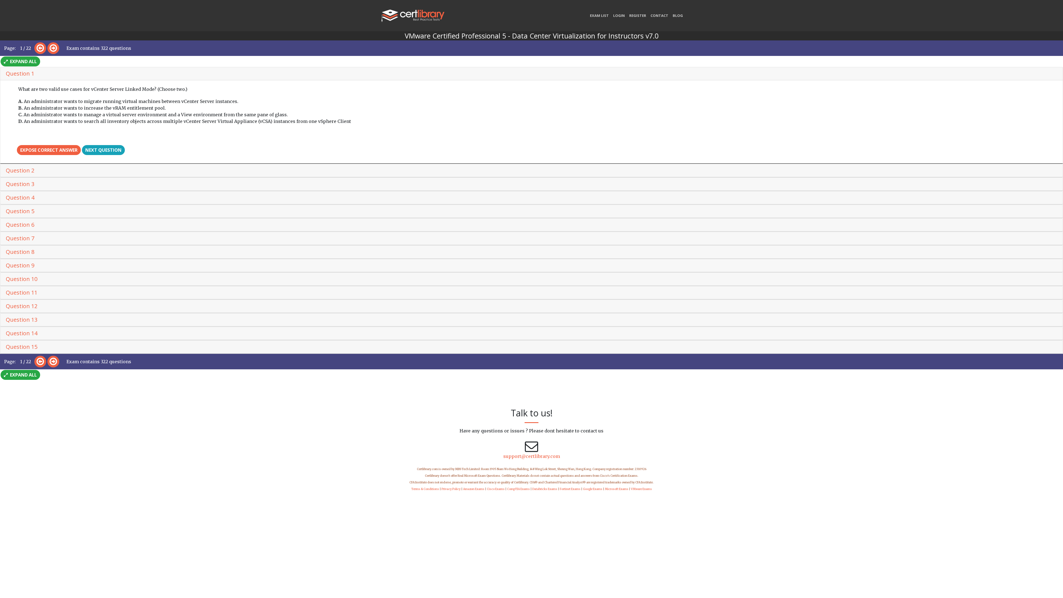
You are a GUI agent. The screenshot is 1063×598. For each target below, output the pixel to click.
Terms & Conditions (425, 489)
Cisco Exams (496, 489)
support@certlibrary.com (531, 456)
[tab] (531, 73)
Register (637, 15)
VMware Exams (641, 489)
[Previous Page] (40, 48)
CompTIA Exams (518, 489)
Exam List (599, 15)
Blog (678, 15)
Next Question (103, 150)
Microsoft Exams (616, 489)
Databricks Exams (544, 489)
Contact (659, 15)
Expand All (23, 61)
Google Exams (592, 489)
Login (619, 15)
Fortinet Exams (570, 489)
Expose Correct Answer (49, 150)
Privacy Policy (451, 489)
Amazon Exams (473, 489)
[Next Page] (53, 48)
